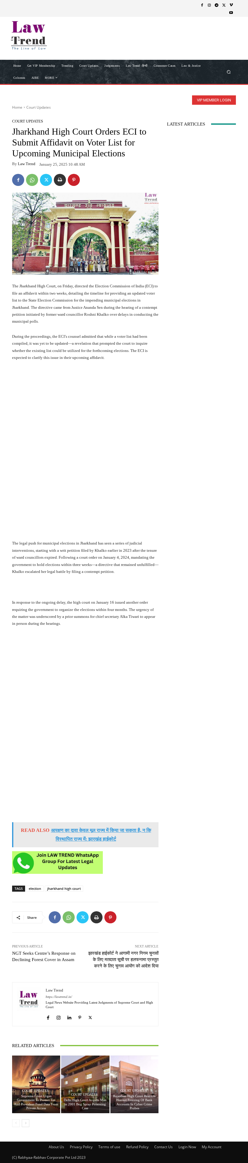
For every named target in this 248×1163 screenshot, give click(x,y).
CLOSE (234, 38)
